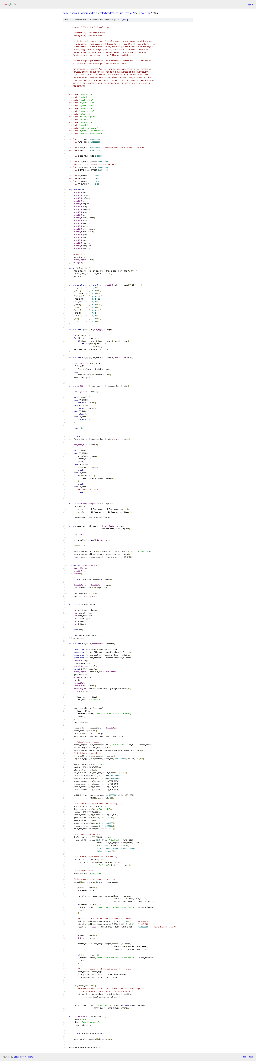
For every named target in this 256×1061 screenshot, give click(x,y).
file (117, 19)
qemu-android (71, 13)
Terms (31, 1057)
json (251, 1057)
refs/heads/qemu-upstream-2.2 (118, 13)
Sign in (250, 4)
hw (142, 13)
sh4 (148, 13)
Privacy (23, 1057)
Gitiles (16, 1057)
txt (244, 1057)
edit (125, 19)
